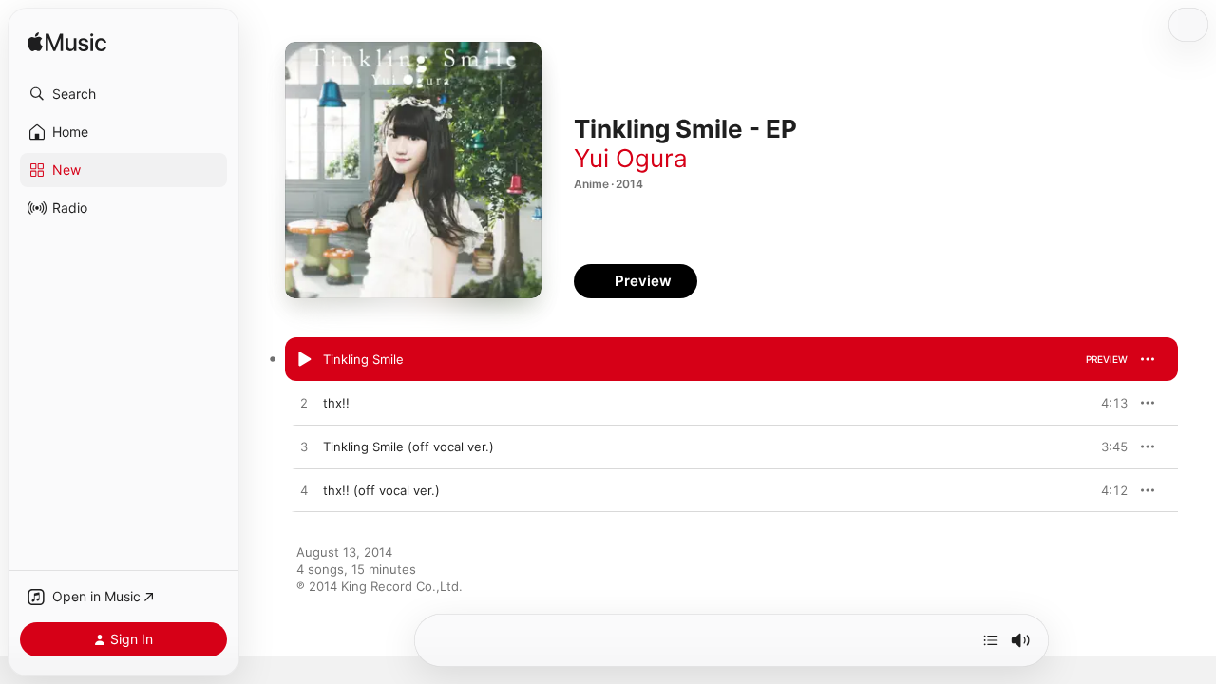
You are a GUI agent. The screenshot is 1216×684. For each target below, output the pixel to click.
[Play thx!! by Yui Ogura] (304, 403)
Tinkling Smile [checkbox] (363, 359)
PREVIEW (1107, 359)
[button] (123, 94)
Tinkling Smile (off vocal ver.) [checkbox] (408, 446)
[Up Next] (990, 640)
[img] (67, 43)
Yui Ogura (631, 158)
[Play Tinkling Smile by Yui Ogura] (304, 360)
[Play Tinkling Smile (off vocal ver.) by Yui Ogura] (304, 447)
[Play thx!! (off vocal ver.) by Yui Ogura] (304, 491)
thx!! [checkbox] (336, 402)
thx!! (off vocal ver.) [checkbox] (381, 490)
